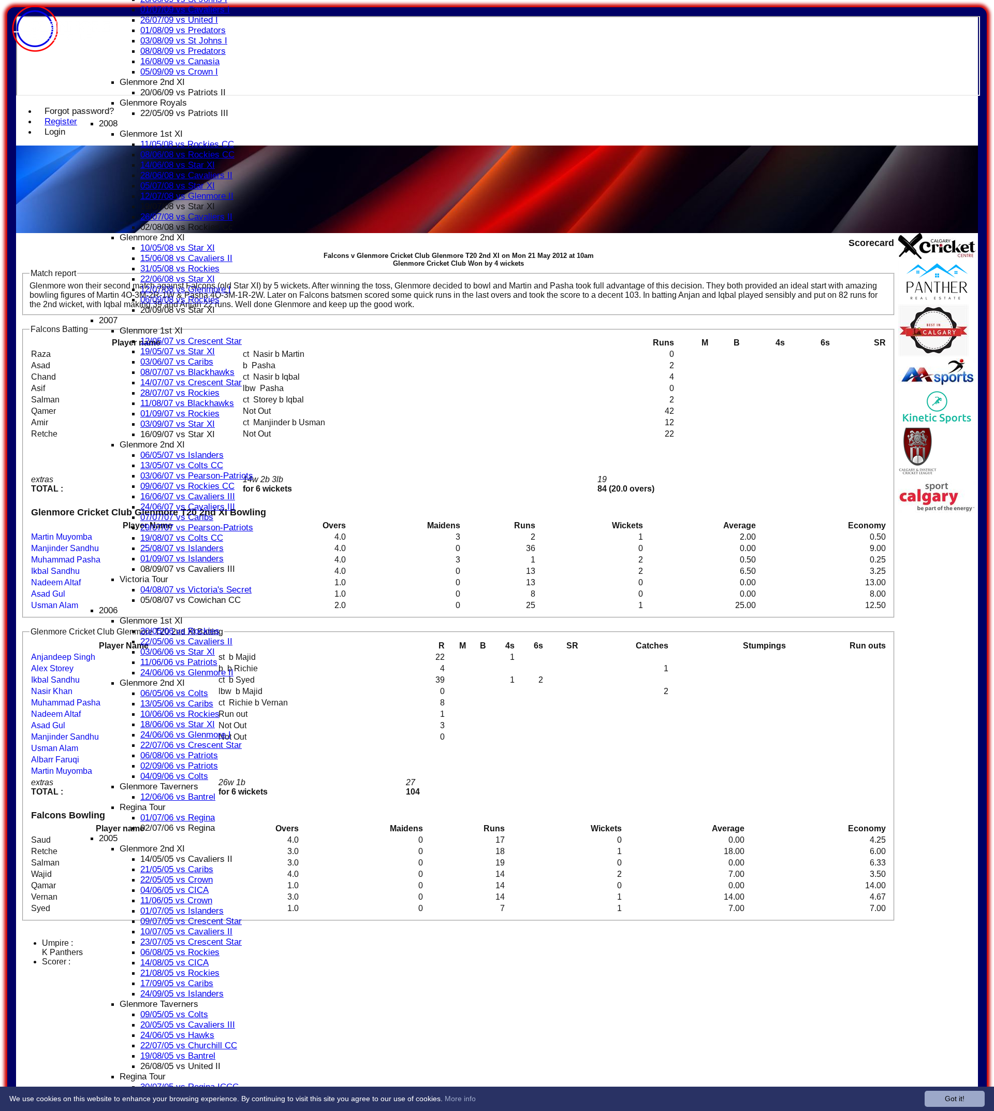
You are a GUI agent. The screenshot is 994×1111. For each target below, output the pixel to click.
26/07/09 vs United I (179, 20)
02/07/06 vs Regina (177, 828)
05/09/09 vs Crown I (179, 72)
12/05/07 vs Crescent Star (191, 341)
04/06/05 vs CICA (174, 890)
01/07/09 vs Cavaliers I (185, 10)
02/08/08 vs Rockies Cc (186, 227)
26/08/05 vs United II (180, 1066)
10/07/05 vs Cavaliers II (186, 931)
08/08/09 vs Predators (183, 51)
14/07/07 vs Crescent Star (191, 382)
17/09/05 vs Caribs (176, 983)
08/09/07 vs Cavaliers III (187, 569)
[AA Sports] (937, 384)
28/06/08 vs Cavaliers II (186, 175)
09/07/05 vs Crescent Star (191, 921)
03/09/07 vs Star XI (177, 424)
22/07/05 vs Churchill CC (188, 1045)
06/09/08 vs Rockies (180, 300)
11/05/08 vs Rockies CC (187, 144)
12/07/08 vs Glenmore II (186, 196)
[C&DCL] (917, 475)
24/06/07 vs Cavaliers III (187, 507)
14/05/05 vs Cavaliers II (186, 859)
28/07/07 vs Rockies (180, 393)
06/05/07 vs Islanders (182, 455)
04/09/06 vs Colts (174, 776)
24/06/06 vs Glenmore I (185, 735)
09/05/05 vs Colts (174, 1014)
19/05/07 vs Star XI (177, 351)
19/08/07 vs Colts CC (181, 538)
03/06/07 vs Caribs (176, 362)
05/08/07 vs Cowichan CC (190, 600)
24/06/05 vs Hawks (177, 1035)
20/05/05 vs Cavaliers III (187, 1025)
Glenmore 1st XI (151, 134)
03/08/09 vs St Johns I (183, 41)
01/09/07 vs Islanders (182, 559)
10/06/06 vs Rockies (180, 714)
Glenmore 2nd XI (152, 82)
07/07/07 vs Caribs (176, 517)
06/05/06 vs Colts (174, 693)
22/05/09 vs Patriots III (184, 113)
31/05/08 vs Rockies (180, 268)
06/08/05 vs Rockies (180, 952)
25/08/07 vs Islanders (182, 548)
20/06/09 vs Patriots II (183, 92)
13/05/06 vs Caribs (176, 704)
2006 (108, 610)
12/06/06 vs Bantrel (177, 797)
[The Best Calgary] (933, 353)
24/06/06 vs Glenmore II (186, 672)
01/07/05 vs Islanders (182, 911)
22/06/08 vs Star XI (177, 279)
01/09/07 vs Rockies (180, 414)
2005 (108, 838)
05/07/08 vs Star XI (177, 186)
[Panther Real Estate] (937, 299)
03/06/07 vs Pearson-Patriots (196, 476)
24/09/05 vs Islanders (182, 994)
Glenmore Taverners (159, 786)
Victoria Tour (144, 579)
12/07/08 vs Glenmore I (185, 289)
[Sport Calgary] (937, 510)
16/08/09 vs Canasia (180, 61)
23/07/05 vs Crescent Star (191, 942)
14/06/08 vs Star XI (177, 165)
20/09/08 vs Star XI (177, 310)
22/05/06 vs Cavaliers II (186, 641)
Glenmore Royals (153, 103)
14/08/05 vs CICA (174, 963)
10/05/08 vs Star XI (177, 248)
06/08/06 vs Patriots (179, 755)
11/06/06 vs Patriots (178, 662)
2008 (108, 123)
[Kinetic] (937, 421)
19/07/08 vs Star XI (177, 206)
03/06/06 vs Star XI (177, 652)
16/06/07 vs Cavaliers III (187, 496)
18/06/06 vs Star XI (177, 724)
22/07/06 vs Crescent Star (191, 745)
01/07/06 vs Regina (177, 818)
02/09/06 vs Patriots (179, 766)
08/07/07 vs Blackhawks (187, 372)
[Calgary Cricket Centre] (937, 256)
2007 (108, 320)
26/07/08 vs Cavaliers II (186, 217)
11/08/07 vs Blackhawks (187, 403)
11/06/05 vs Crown (176, 900)
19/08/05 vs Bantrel (177, 1056)
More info (460, 1098)
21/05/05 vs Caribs (176, 869)
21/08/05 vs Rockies (180, 973)
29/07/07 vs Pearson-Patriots (196, 527)
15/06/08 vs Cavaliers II (186, 258)
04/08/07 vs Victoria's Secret (196, 590)
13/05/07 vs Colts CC (181, 465)
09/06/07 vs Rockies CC (187, 486)
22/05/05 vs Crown (176, 880)
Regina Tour (143, 807)
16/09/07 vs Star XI (177, 434)
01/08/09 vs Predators (183, 30)
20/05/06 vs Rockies (180, 631)
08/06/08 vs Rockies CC (187, 155)
